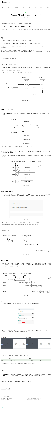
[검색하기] (49, 2)
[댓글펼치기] (2, 407)
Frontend (16, 7)
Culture (41, 7)
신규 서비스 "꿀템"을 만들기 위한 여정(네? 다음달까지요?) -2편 (7, 398)
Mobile (23, 7)
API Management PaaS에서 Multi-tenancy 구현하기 (33, 399)
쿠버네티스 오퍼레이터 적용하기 (5, 399)
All (2, 7)
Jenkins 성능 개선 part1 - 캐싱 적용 (26, 15)
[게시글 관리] (5, 388)
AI (35, 7)
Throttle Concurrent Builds (40, 194)
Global (48, 7)
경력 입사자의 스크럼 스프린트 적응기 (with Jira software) (33, 398)
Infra (29, 7)
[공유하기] (4, 388)
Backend (9, 7)
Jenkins (9, 26)
